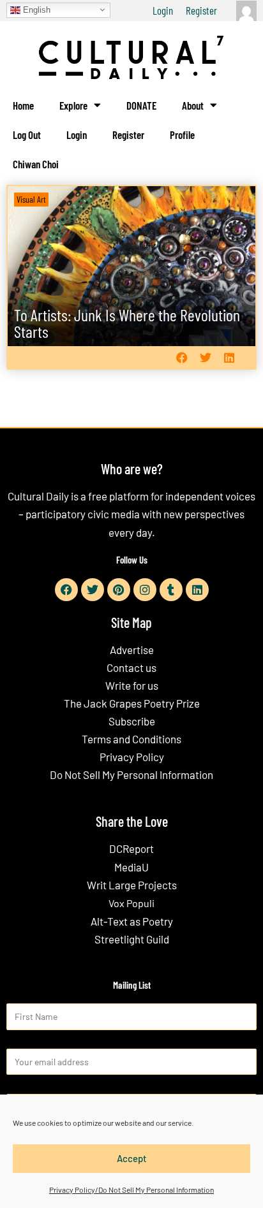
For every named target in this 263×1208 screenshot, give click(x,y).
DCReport (131, 848)
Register (201, 10)
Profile (182, 134)
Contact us (131, 667)
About (193, 105)
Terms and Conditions (131, 738)
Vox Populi (131, 903)
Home (23, 105)
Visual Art (31, 199)
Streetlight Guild (131, 939)
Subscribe (132, 721)
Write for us (131, 685)
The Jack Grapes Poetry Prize (132, 703)
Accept (132, 1158)
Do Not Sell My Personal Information (131, 774)
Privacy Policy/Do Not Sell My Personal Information (131, 1189)
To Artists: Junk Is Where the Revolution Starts (127, 323)
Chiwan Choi (36, 163)
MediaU (131, 867)
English (35, 9)
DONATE (141, 105)
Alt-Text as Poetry (132, 921)
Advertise (132, 649)
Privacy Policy (132, 756)
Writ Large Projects (132, 884)
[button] (181, 357)
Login (163, 10)
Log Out (27, 134)
